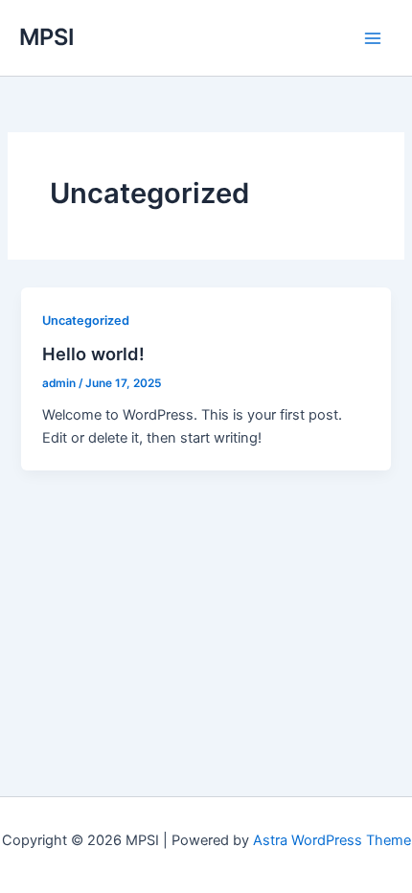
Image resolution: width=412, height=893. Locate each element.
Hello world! (93, 353)
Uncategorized (85, 320)
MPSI (47, 37)
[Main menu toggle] (373, 38)
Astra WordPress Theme (332, 840)
